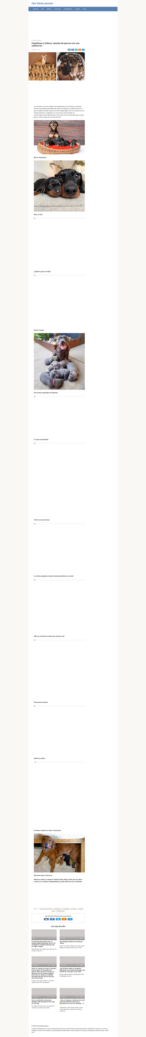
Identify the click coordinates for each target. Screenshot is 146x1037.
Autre (84, 9)
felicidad (66, 909)
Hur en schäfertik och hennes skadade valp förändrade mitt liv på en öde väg (43, 1001)
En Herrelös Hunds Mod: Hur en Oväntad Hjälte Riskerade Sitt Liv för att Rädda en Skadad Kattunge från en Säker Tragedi (43, 944)
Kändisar (35, 9)
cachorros (58, 909)
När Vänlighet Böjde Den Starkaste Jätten (71, 942)
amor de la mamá (46, 909)
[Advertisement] (73, 24)
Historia (77, 9)
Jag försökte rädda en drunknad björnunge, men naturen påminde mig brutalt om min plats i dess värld (72, 970)
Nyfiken (49, 9)
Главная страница (37, 40)
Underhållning (68, 9)
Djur (42, 9)
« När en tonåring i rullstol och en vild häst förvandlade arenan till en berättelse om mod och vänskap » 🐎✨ (72, 1002)
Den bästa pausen (42, 3)
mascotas (61, 911)
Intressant (58, 9)
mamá (74, 909)
